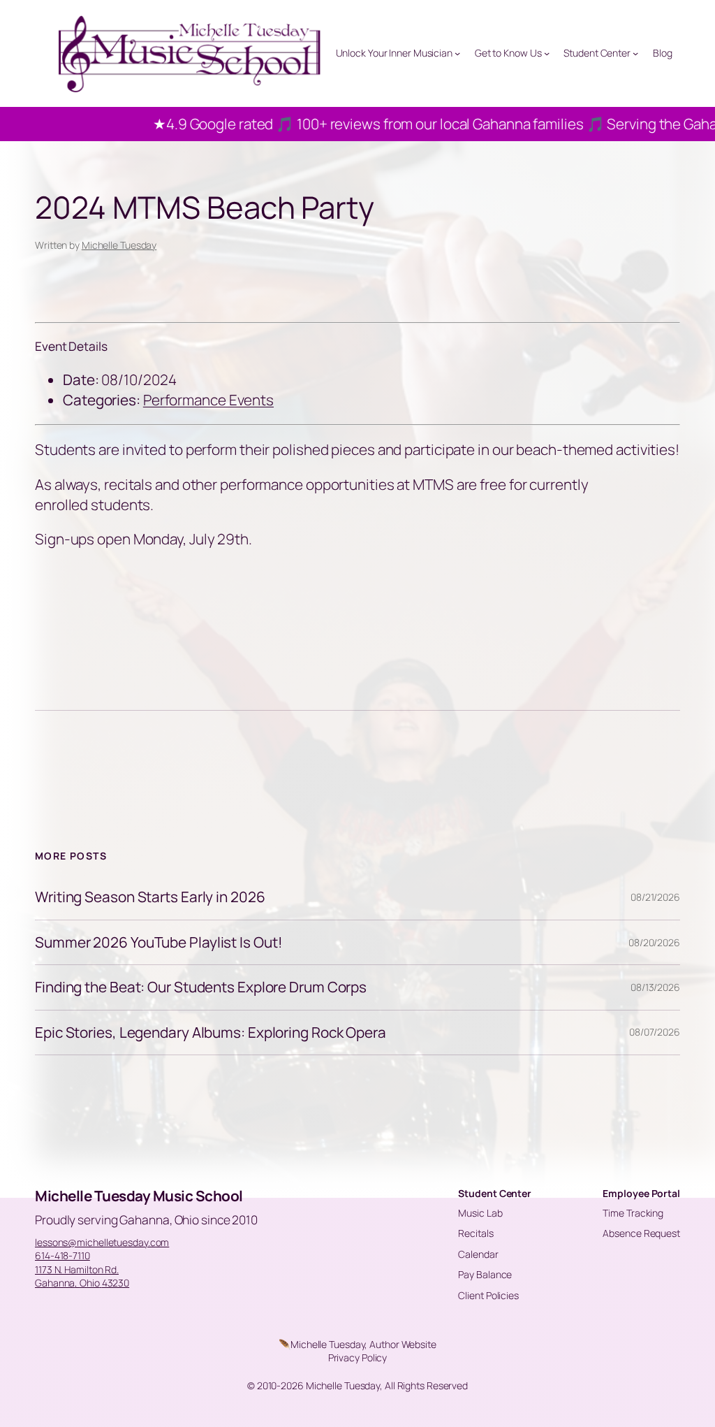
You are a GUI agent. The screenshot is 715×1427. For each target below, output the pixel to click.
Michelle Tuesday (119, 245)
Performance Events (208, 400)
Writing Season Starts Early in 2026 (150, 897)
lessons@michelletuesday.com (102, 1242)
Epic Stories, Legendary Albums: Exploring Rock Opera (210, 1032)
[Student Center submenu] (635, 53)
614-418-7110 (62, 1255)
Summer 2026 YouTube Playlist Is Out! (158, 942)
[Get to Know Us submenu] (547, 53)
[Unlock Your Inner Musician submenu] (457, 53)
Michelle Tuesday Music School (139, 1195)
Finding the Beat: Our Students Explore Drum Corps (201, 987)
